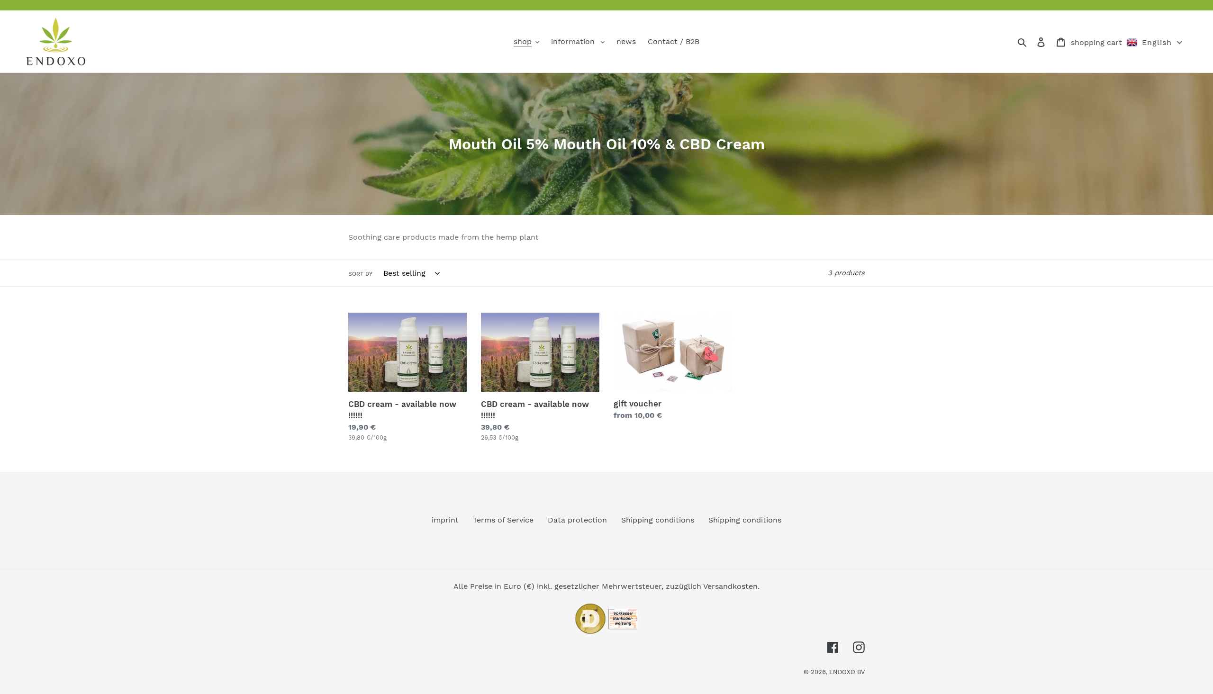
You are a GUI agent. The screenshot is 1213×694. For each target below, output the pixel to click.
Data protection (577, 519)
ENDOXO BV (847, 672)
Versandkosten (730, 586)
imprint (445, 519)
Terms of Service (503, 519)
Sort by (360, 273)
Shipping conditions (657, 519)
